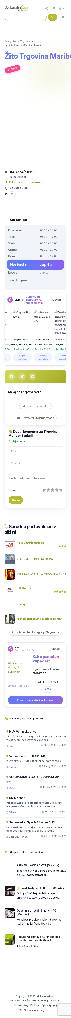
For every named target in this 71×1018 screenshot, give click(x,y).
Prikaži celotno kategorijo (35, 632)
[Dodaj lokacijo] (40, 8)
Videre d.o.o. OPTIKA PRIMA (35, 559)
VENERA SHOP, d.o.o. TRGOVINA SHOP (41, 574)
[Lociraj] (62, 17)
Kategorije (43, 1000)
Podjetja (35, 1005)
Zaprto (14, 68)
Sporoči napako (18, 280)
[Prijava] (47, 8)
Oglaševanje (29, 1000)
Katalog (55, 1000)
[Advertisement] (35, 123)
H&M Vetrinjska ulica (30, 542)
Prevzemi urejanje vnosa (37, 418)
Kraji (26, 1005)
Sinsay (21, 604)
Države (18, 1005)
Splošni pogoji (49, 1005)
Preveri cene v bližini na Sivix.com (35, 700)
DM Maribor (24, 588)
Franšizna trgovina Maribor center (39, 618)
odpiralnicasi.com (45, 996)
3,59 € (47, 689)
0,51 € (40, 681)
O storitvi (15, 1000)
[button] (61, 8)
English (44, 1010)
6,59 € (54, 681)
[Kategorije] (54, 8)
